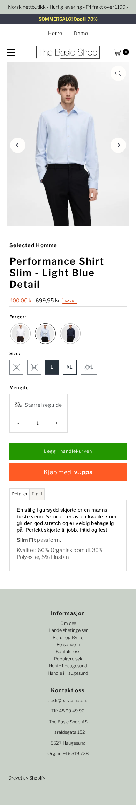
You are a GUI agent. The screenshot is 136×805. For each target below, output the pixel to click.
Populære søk (68, 659)
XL (70, 367)
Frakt (37, 493)
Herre (55, 33)
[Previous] (17, 145)
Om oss (68, 623)
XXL (88, 367)
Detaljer (20, 493)
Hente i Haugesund (68, 666)
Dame (81, 33)
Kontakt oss (68, 651)
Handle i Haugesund (68, 673)
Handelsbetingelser (68, 630)
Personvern (68, 644)
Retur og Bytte (68, 637)
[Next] (118, 145)
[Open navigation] (11, 52)
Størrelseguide (43, 405)
